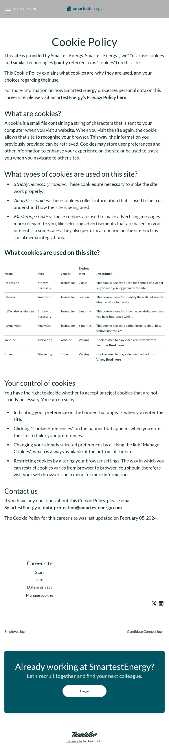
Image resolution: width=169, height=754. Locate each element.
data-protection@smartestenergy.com (82, 507)
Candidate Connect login (146, 631)
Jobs (40, 579)
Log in (84, 691)
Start (39, 572)
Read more (116, 345)
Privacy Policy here (106, 97)
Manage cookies (39, 595)
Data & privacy (39, 587)
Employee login (16, 631)
